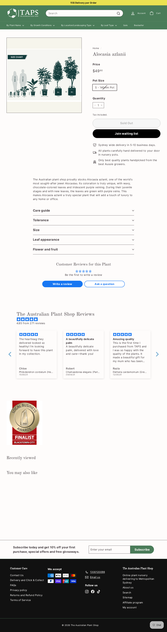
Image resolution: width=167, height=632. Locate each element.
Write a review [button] (62, 284)
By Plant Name (14, 25)
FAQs (13, 585)
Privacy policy (18, 590)
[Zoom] (44, 75)
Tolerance (41, 220)
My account (130, 607)
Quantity (99, 98)
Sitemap (128, 597)
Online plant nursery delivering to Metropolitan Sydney (138, 579)
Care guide (41, 210)
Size (36, 230)
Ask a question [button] (104, 284)
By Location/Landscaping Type (76, 25)
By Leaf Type (107, 25)
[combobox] (84, 13)
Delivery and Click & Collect (27, 580)
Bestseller (139, 25)
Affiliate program (133, 602)
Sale (125, 25)
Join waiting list (126, 133)
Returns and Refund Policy (26, 595)
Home (96, 48)
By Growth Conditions (41, 25)
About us (128, 587)
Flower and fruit (45, 249)
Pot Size (98, 80)
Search (127, 592)
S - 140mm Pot (104, 87)
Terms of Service (20, 600)
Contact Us (16, 575)
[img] (85, 319)
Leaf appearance (46, 239)
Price (96, 64)
